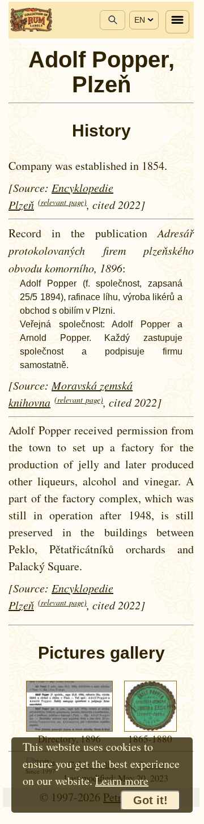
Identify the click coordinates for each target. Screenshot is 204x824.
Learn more (121, 780)
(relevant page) (62, 202)
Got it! (150, 800)
